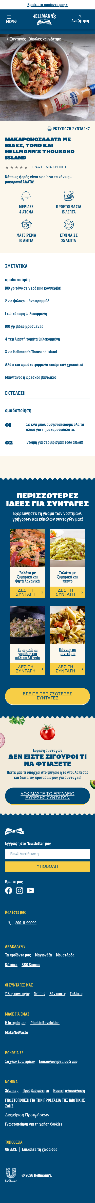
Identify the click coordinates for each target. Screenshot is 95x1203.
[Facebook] (8, 889)
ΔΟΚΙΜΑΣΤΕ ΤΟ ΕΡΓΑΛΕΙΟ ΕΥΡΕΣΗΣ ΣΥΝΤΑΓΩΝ (47, 796)
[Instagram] (19, 889)
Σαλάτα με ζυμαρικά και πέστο (67, 577)
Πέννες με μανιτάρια (67, 651)
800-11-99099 (25, 922)
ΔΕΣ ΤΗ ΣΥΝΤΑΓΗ (26, 592)
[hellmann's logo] (44, 19)
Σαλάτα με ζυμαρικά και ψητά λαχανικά (27, 577)
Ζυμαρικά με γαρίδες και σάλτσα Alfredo (27, 653)
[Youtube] (30, 889)
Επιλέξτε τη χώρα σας (39, 1149)
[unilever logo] (11, 1174)
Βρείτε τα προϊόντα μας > (47, 4)
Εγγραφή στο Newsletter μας (28, 843)
